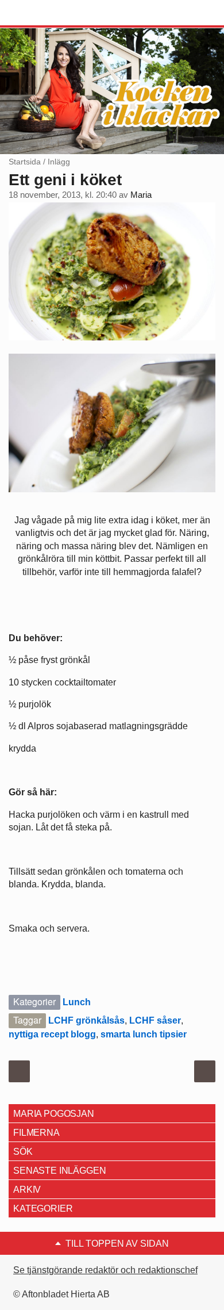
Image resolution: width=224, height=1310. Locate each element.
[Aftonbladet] (52, 13)
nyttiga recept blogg (52, 1034)
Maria (141, 195)
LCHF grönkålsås (86, 1020)
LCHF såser (155, 1020)
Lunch (77, 1002)
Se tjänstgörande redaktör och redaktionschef (105, 1270)
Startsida (25, 161)
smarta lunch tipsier (144, 1034)
